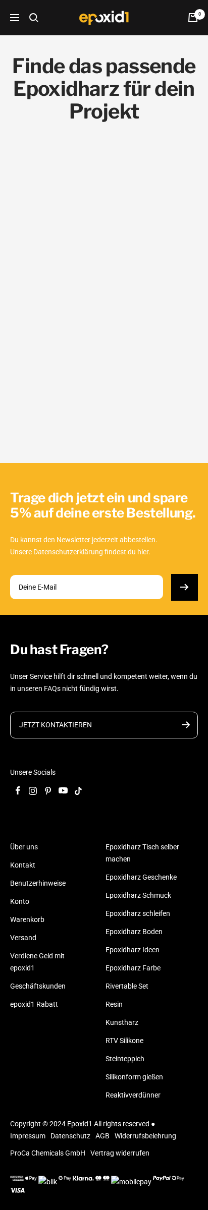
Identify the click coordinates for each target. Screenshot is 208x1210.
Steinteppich (125, 1059)
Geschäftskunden (38, 986)
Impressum (27, 1136)
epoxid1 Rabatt (34, 1004)
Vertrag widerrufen (119, 1153)
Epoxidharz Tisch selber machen (142, 853)
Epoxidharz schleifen (138, 913)
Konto (19, 901)
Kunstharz (122, 1022)
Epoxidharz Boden (134, 932)
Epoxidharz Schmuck (138, 895)
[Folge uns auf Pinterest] (48, 790)
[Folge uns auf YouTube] (63, 790)
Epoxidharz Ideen (133, 950)
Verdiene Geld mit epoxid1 (37, 962)
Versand (23, 938)
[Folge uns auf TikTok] (78, 790)
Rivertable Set (127, 986)
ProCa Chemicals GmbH (47, 1153)
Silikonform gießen (134, 1077)
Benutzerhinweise (38, 883)
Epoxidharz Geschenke (141, 877)
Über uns (24, 847)
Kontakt (22, 865)
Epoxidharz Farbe (133, 968)
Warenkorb (27, 919)
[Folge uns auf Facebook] (17, 790)
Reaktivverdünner (133, 1095)
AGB (102, 1136)
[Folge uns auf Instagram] (32, 790)
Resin (114, 1004)
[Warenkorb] (193, 17)
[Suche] (33, 17)
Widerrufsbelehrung (145, 1136)
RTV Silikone (124, 1040)
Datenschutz (70, 1136)
